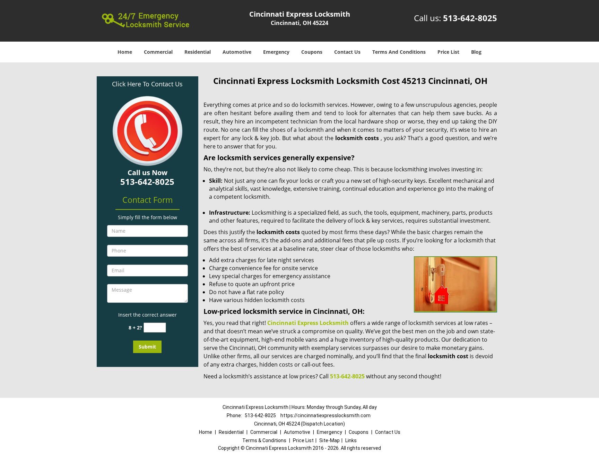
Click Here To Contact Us (147, 84)
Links (351, 440)
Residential (197, 52)
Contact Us (347, 52)
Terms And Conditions (399, 52)
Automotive (237, 52)
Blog (476, 52)
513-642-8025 (470, 18)
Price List (448, 52)
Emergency (276, 52)
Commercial (158, 52)
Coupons (311, 52)
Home (125, 52)
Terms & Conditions (264, 440)
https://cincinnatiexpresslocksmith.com (325, 415)
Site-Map (329, 440)
